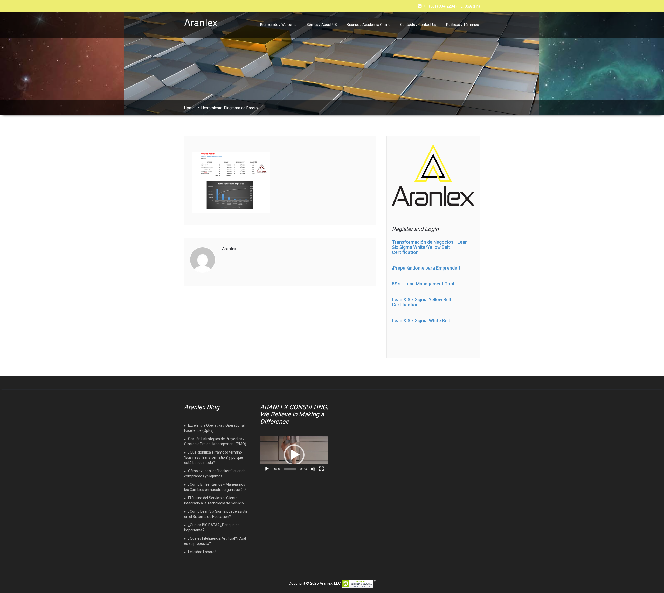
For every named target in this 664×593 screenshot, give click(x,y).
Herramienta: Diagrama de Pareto (229, 107)
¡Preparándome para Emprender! (426, 268)
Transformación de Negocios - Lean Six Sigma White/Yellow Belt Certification (430, 247)
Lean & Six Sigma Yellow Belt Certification (422, 302)
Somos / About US (322, 25)
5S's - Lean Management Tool (423, 283)
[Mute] (313, 468)
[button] (294, 454)
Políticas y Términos (462, 25)
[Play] (266, 468)
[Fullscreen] (321, 468)
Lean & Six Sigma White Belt (421, 320)
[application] (294, 455)
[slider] (290, 469)
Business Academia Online (368, 25)
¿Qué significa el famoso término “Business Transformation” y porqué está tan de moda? (213, 457)
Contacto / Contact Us (418, 25)
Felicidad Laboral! (202, 552)
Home (189, 107)
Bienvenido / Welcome (278, 25)
